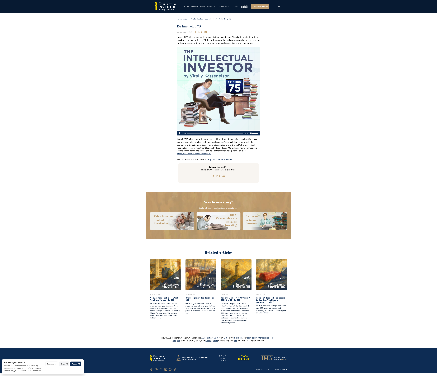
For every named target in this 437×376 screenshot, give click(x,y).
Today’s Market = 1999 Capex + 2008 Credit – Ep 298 (235, 299)
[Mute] (250, 133)
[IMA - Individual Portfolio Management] (274, 358)
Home (179, 19)
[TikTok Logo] (175, 369)
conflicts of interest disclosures (261, 338)
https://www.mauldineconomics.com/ (194, 154)
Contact (235, 6)
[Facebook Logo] (151, 369)
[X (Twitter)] (161, 369)
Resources (223, 6)
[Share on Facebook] (195, 32)
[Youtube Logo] (156, 369)
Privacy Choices (262, 369)
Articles (186, 6)
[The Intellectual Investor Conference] (244, 358)
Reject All (64, 364)
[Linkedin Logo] (165, 369)
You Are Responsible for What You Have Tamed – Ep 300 (164, 299)
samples (176, 341)
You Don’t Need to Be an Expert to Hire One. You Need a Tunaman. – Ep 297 (270, 300)
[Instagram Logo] (170, 369)
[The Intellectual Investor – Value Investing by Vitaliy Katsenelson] (165, 6)
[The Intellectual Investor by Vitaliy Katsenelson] (157, 358)
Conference (244, 6)
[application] (218, 133)
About (202, 6)
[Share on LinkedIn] (202, 32)
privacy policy (211, 341)
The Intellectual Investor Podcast (204, 19)
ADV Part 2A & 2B (209, 338)
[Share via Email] (205, 32)
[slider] (255, 133)
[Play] (180, 133)
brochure (238, 338)
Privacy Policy (281, 369)
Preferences (51, 364)
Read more (265, 313)
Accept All (76, 364)
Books (209, 6)
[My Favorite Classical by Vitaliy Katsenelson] (192, 358)
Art (215, 6)
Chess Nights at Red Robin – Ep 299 (199, 299)
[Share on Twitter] (199, 32)
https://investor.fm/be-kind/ (220, 159)
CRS (225, 338)
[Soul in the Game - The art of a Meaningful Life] (223, 358)
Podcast (194, 6)
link (235, 341)
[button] (279, 6)
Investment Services (260, 6)
